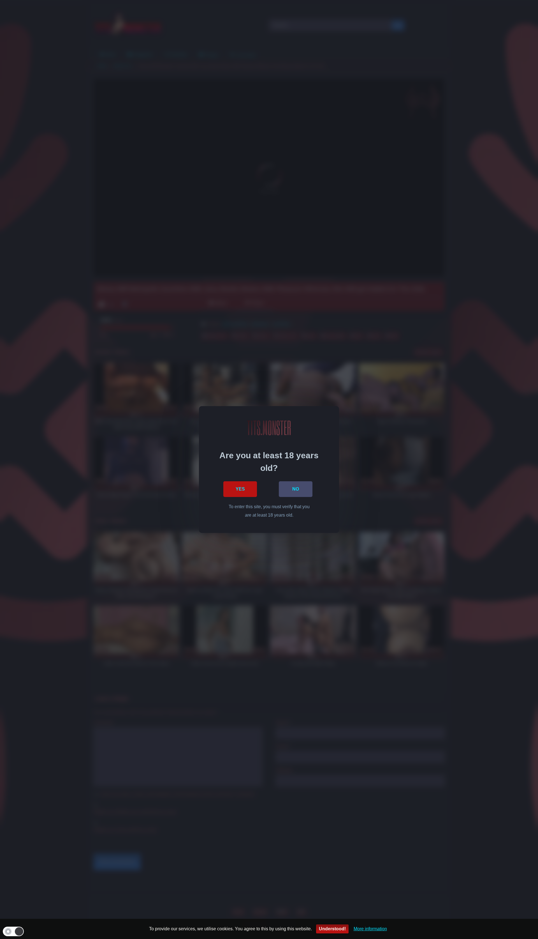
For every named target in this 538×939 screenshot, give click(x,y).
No (295, 489)
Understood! (332, 928)
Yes (240, 489)
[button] (13, 931)
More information (370, 928)
